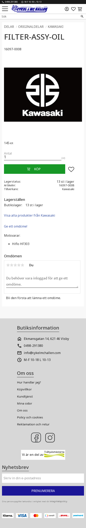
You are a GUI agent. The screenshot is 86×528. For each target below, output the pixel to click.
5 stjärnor (22, 265)
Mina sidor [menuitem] (24, 403)
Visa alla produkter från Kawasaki (29, 215)
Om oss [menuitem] (22, 410)
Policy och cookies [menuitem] (30, 417)
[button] (5, 9)
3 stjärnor (15, 265)
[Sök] (82, 16)
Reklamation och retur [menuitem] (33, 424)
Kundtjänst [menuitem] (25, 396)
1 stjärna (8, 265)
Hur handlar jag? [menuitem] (29, 382)
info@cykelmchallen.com (42, 353)
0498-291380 (33, 345)
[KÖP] (34, 169)
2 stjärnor (11, 265)
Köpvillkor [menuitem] (24, 389)
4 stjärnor (19, 265)
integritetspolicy (58, 501)
